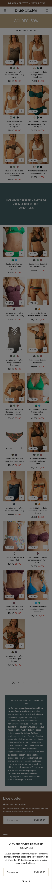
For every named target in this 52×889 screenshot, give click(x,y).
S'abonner (39, 872)
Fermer (26, 881)
